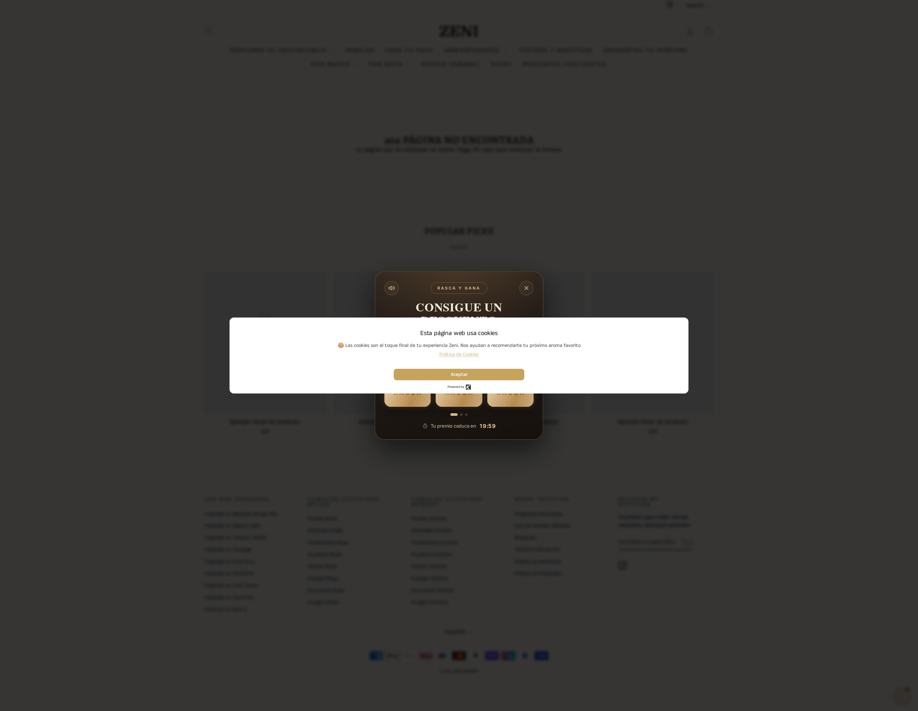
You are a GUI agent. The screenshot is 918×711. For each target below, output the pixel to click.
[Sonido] (391, 288)
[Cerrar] (526, 288)
